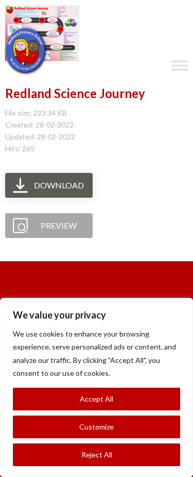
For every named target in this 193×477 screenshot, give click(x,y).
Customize (96, 426)
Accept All (96, 398)
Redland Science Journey (75, 93)
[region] (96, 387)
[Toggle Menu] (179, 65)
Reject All (96, 454)
